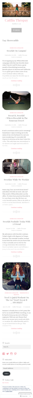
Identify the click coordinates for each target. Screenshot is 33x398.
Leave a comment (16, 57)
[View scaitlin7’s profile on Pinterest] (15, 353)
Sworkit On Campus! (16, 50)
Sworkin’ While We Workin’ (16, 179)
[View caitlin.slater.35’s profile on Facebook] (4, 353)
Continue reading (12, 81)
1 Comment (26, 307)
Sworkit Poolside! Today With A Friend (16, 222)
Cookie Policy (8, 391)
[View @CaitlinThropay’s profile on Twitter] (8, 353)
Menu (17, 30)
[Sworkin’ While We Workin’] (16, 166)
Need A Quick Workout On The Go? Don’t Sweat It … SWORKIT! (16, 300)
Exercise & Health (16, 48)
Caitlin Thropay (16, 20)
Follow (6, 373)
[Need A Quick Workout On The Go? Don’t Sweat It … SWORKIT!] (16, 276)
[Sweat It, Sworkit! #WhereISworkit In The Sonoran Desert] (16, 100)
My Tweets (5, 382)
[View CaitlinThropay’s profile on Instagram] (11, 353)
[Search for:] (16, 347)
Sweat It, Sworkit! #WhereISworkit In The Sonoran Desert (16, 118)
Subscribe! (8, 359)
